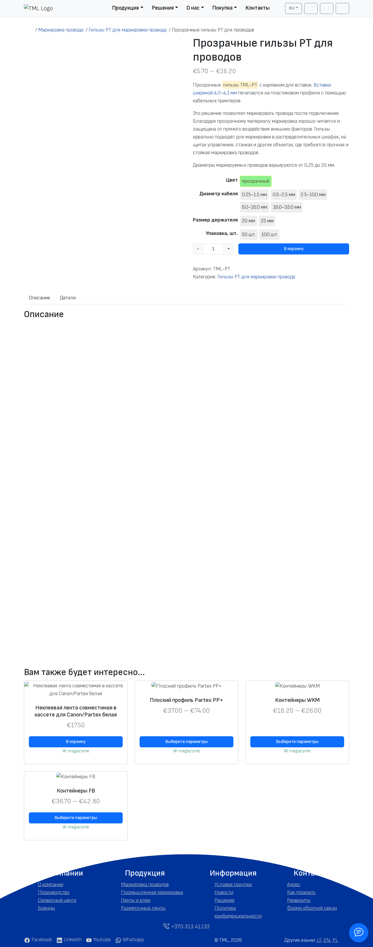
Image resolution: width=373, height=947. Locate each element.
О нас (193, 8)
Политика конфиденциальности (238, 912)
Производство (53, 892)
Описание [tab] (39, 298)
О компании (50, 884)
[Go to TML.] (29, 30)
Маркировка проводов (145, 884)
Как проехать (301, 892)
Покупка (222, 8)
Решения (163, 8)
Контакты (257, 8)
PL (335, 940)
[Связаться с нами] (358, 932)
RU (292, 8)
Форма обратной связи (312, 908)
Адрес (293, 884)
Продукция (125, 8)
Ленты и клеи (135, 900)
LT (319, 940)
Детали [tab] (68, 298)
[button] (62, 873)
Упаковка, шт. (222, 233)
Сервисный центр (57, 900)
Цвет (232, 180)
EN (326, 940)
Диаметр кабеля (218, 194)
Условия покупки (233, 884)
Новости (223, 892)
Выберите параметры (186, 741)
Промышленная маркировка (152, 892)
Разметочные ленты (143, 908)
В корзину (294, 249)
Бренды (46, 908)
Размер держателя (215, 220)
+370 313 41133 (189, 926)
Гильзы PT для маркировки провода (256, 277)
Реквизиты (299, 900)
